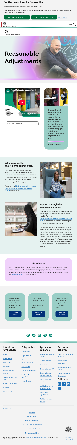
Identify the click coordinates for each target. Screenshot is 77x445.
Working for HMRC (38, 314)
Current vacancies (15, 314)
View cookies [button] (62, 17)
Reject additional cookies (44, 17)
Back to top (7, 408)
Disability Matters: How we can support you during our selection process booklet (20, 188)
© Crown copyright (68, 438)
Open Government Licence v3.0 (35, 437)
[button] (74, 24)
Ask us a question (62, 314)
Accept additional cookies (16, 17)
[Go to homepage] (8, 24)
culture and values (17, 274)
